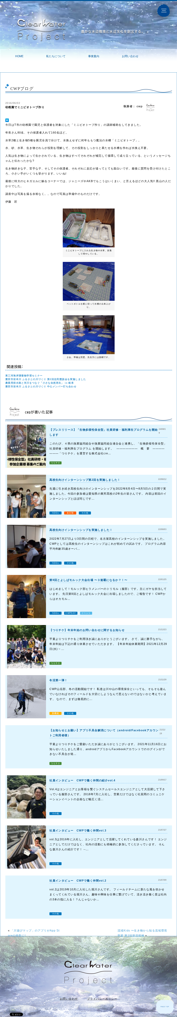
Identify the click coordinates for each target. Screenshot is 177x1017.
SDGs (55, 513)
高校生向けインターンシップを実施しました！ (81, 529)
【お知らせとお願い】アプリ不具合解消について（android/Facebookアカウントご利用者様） (104, 733)
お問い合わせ (130, 56)
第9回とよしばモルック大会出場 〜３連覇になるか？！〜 (88, 580)
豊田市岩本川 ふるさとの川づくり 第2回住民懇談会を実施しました (45, 379)
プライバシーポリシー (102, 998)
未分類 (70, 513)
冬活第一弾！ (58, 680)
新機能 (55, 713)
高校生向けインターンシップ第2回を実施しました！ (84, 479)
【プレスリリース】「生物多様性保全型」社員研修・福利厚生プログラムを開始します (103, 432)
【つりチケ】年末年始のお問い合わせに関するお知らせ (87, 630)
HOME (19, 56)
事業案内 (93, 56)
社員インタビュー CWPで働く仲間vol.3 (77, 830)
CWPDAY (71, 613)
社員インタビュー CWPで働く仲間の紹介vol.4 (82, 780)
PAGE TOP (165, 1006)
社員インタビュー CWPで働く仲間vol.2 (77, 880)
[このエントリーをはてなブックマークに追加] (7, 120)
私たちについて (56, 56)
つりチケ (55, 463)
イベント (86, 613)
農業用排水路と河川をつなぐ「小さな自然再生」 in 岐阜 (39, 382)
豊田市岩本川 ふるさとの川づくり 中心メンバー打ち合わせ (40, 386)
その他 (84, 513)
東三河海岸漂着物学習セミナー (24, 375)
